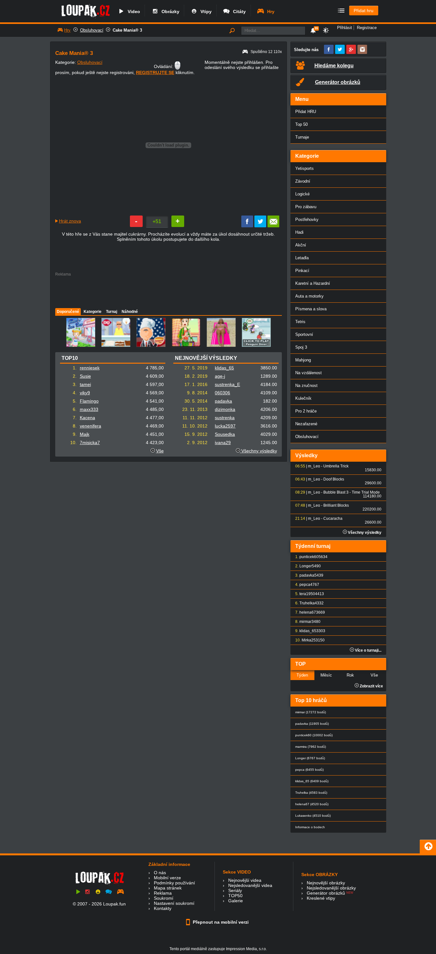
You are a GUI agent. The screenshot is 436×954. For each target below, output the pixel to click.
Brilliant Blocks (336, 505)
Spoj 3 (301, 347)
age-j (220, 376)
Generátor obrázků (326, 893)
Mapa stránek (168, 887)
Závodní (302, 181)
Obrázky (169, 11)
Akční (300, 245)
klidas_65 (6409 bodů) (311, 781)
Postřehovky (307, 219)
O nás (160, 872)
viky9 (85, 392)
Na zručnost (306, 385)
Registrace (367, 27)
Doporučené (68, 312)
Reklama (163, 893)
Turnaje (302, 137)
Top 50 (301, 124)
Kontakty (162, 908)
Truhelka (307, 603)
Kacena (87, 417)
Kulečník (303, 398)
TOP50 (235, 895)
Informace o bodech (310, 827)
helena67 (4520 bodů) (311, 804)
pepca (304, 585)
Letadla (302, 257)
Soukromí (163, 898)
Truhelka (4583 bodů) (311, 792)
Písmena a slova (311, 309)
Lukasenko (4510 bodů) (313, 815)
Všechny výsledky (258, 450)
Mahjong (303, 360)
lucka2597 (225, 425)
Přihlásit (344, 27)
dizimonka (225, 409)
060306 (222, 392)
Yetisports (304, 168)
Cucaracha (332, 518)
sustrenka (225, 417)
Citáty (238, 11)
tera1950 (307, 594)
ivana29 (223, 442)
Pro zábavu (305, 206)
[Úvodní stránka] (85, 18)
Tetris (300, 321)
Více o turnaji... (367, 650)
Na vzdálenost (308, 372)
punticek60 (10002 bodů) (314, 735)
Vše (160, 450)
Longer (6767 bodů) (310, 758)
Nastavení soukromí (174, 903)
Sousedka (225, 434)
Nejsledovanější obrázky (331, 887)
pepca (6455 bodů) (309, 769)
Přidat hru (363, 10)
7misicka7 (90, 442)
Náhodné (130, 312)
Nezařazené (306, 423)
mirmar (305, 622)
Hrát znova (70, 220)
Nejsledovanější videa (250, 885)
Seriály (235, 890)
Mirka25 (309, 640)
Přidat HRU (305, 111)
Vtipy (205, 11)
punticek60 (309, 557)
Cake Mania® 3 (127, 30)
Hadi (299, 232)
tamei (85, 384)
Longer (305, 566)
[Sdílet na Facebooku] (247, 225)
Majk (84, 434)
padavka (223, 401)
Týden (302, 675)
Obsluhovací (91, 30)
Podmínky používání (174, 882)
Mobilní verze (167, 877)
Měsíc (326, 675)
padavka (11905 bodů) (312, 723)
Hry (269, 11)
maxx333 (89, 409)
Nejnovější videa (244, 880)
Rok (350, 675)
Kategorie (92, 312)
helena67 (307, 612)
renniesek (90, 367)
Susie (85, 376)
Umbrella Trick (336, 466)
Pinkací (302, 270)
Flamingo (89, 401)
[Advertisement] (168, 290)
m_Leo (314, 466)
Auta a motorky (309, 296)
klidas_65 (224, 367)
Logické (302, 194)
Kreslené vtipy (321, 898)
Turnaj (111, 312)
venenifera (90, 425)
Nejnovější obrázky (326, 882)
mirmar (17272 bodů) (310, 712)
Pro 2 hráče (306, 411)
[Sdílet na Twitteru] (260, 225)
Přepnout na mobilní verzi (220, 922)
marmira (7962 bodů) (310, 746)
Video (132, 11)
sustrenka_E (227, 384)
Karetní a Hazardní (312, 283)
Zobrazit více (371, 686)
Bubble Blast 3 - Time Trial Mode (351, 492)
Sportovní (304, 334)
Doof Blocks (333, 479)
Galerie (235, 900)
